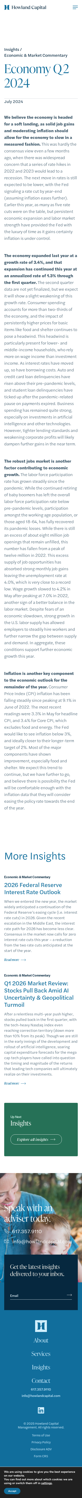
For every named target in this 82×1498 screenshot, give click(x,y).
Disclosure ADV (41, 1449)
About (41, 1340)
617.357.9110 (27, 1231)
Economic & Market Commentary (35, 55)
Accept (12, 1491)
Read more (11, 959)
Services (41, 1353)
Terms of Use (41, 1435)
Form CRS (41, 1456)
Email (14, 1295)
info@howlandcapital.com (42, 1241)
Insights (11, 49)
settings (46, 1483)
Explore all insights (32, 1139)
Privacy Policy (41, 1442)
